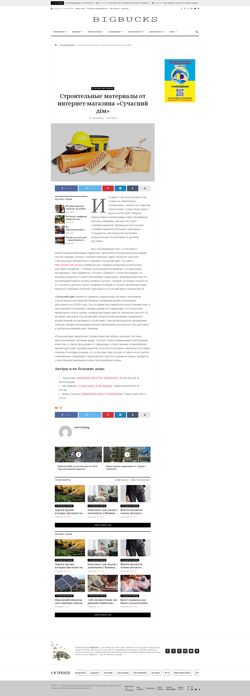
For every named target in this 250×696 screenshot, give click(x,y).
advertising (81, 427)
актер (189, 672)
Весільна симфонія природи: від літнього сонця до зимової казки (76, 218)
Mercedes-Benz (173, 672)
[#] (181, 8)
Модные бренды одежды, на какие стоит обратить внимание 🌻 (75, 207)
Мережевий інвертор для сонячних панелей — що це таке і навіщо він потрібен (69, 601)
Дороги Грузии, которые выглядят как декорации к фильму (69, 511)
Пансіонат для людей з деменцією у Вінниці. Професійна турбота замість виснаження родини (103, 511)
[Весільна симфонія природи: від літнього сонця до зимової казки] (60, 219)
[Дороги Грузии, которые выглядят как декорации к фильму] (70, 493)
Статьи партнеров (67, 45)
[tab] (122, 480)
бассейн (99, 672)
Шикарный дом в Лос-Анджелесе (97, 377)
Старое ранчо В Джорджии (95, 385)
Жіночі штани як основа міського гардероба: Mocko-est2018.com (132, 511)
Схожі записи (122, 480)
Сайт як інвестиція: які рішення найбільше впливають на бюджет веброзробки (102, 601)
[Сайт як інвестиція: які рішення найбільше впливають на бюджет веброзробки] (103, 583)
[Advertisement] (103, 67)
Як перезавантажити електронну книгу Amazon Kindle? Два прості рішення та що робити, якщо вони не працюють (76, 228)
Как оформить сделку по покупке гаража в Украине (169, 3)
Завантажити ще (102, 525)
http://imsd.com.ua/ (66, 264)
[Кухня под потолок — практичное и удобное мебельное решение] (60, 240)
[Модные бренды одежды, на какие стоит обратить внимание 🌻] (60, 209)
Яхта (157, 672)
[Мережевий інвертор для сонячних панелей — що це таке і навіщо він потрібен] (70, 583)
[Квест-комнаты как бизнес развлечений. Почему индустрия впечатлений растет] (135, 583)
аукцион (85, 672)
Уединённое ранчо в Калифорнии (102, 393)
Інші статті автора (140, 480)
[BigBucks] (125, 19)
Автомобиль (130, 672)
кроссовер (113, 672)
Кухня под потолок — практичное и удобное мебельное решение (76, 238)
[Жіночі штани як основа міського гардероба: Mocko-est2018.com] (135, 493)
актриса (146, 672)
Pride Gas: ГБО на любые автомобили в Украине (112, 3)
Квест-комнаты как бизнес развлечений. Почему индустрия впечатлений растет (134, 601)
